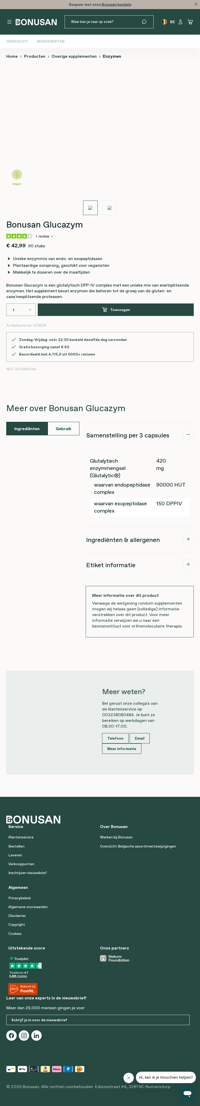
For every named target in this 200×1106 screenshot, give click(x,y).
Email (140, 738)
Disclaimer (17, 915)
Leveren (15, 855)
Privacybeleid (19, 898)
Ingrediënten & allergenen (123, 539)
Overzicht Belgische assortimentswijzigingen (138, 846)
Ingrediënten (51, 41)
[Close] (196, 4)
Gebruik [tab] (63, 428)
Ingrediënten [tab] (27, 428)
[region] (100, 139)
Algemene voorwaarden (28, 906)
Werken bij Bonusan (116, 837)
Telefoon (115, 738)
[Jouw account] (180, 21)
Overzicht (17, 41)
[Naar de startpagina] (36, 22)
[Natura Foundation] (114, 958)
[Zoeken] (147, 21)
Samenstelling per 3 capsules (127, 435)
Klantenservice (21, 837)
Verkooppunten (21, 863)
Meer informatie (121, 748)
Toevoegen (120, 309)
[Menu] (9, 22)
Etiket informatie (110, 565)
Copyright (16, 924)
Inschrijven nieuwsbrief (27, 872)
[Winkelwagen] (190, 21)
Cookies (15, 933)
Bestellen (16, 846)
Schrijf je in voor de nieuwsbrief (39, 1020)
